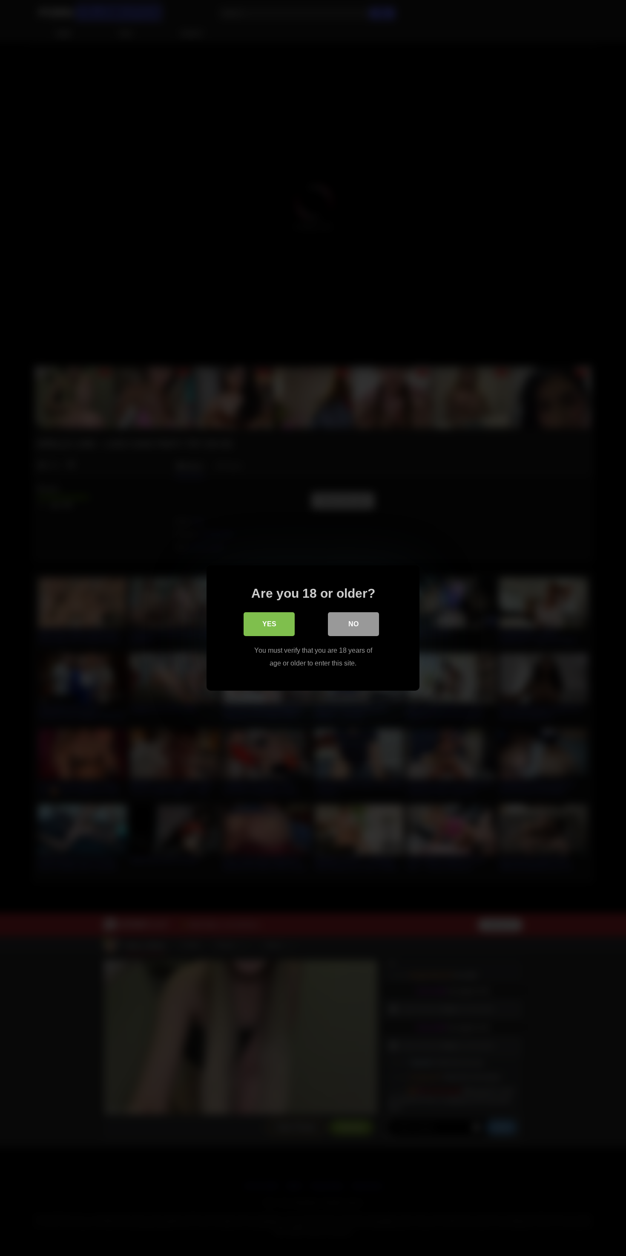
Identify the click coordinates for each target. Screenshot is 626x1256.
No (353, 624)
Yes (269, 624)
